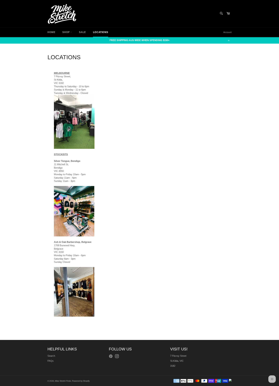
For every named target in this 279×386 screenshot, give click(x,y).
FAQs (50, 360)
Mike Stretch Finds (63, 381)
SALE (82, 32)
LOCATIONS (100, 32)
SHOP (66, 32)
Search (51, 355)
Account (227, 32)
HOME (51, 32)
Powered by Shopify (81, 381)
